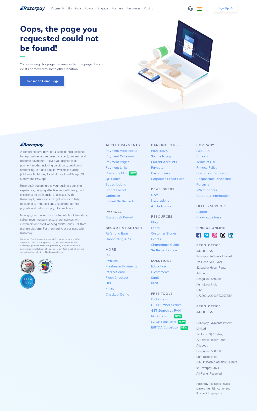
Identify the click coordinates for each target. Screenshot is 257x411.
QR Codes (113, 179)
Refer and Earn (117, 233)
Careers (202, 156)
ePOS (110, 289)
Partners (202, 184)
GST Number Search (166, 305)
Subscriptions (116, 184)
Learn (155, 228)
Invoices (112, 261)
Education (158, 266)
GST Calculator (162, 299)
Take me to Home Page (42, 81)
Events (156, 239)
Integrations (160, 200)
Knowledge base (208, 217)
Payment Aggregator (122, 151)
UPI (108, 283)
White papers (206, 190)
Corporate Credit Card (168, 179)
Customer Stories (164, 233)
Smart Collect (116, 190)
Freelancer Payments (121, 266)
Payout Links (160, 173)
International (115, 272)
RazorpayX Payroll (120, 217)
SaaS (155, 277)
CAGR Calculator (168, 322)
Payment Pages (117, 162)
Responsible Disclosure (213, 179)
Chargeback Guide (165, 245)
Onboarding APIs (118, 239)
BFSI (154, 283)
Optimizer (113, 196)
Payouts (157, 167)
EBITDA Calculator (169, 327)
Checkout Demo (117, 294)
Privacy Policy (206, 167)
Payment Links (116, 167)
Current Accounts (164, 162)
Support (202, 212)
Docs (154, 195)
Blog (154, 222)
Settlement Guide (164, 250)
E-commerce (160, 272)
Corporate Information (212, 196)
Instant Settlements (120, 201)
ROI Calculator (166, 316)
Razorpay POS (121, 173)
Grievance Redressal (211, 173)
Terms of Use (206, 162)
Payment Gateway (120, 156)
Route (110, 255)
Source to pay (161, 156)
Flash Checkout (117, 277)
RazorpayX (159, 151)
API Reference (161, 206)
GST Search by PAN (166, 310)
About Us (203, 151)
